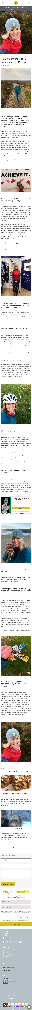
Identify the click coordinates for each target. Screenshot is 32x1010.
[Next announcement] (29, 8)
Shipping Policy (6, 951)
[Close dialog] (30, 498)
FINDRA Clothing (18, 1009)
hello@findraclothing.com (9, 967)
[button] (3, 3)
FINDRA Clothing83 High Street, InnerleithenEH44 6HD (9, 981)
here (9, 148)
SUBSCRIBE (16, 924)
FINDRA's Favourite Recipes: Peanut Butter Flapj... (16, 794)
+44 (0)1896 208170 (8, 986)
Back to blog (17, 848)
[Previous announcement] (2, 8)
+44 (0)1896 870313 (7, 970)
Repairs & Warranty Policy (9, 955)
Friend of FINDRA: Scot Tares (16, 829)
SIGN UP (21, 508)
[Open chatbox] (29, 1007)
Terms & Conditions (7, 957)
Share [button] (4, 768)
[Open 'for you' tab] (5, 1005)
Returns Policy (6, 953)
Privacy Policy (6, 959)
